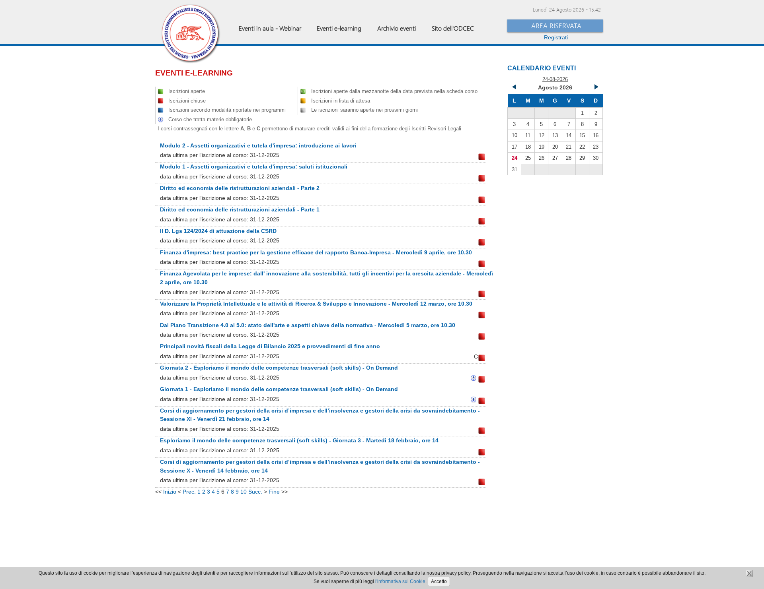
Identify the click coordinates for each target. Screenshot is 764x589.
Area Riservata (556, 26)
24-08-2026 (555, 79)
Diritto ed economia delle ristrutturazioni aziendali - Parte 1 (240, 209)
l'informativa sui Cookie (400, 581)
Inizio (169, 491)
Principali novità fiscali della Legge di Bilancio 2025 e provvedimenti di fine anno (270, 346)
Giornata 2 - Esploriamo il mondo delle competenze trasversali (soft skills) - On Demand (279, 367)
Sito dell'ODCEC (453, 28)
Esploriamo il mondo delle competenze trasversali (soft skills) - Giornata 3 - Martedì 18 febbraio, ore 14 (299, 440)
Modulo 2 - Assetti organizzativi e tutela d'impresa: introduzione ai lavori (258, 145)
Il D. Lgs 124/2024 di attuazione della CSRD (218, 231)
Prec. (189, 491)
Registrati (556, 37)
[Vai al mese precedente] (514, 88)
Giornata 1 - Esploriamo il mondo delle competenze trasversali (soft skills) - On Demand (279, 389)
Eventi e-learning (339, 28)
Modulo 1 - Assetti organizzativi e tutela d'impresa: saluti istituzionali (253, 166)
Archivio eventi (396, 28)
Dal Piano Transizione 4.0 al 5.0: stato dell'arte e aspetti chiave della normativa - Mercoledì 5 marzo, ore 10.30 (307, 325)
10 (243, 491)
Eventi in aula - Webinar (270, 28)
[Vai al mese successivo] (595, 88)
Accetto (439, 581)
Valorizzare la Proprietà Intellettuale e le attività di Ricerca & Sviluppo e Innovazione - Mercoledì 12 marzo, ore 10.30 (316, 303)
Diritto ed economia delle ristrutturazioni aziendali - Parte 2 (240, 188)
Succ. (255, 491)
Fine (274, 491)
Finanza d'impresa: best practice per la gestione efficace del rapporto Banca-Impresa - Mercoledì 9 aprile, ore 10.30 (316, 252)
